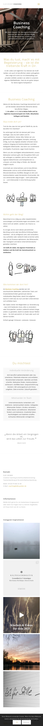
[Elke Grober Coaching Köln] (17, 4)
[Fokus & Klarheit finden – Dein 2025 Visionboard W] (21, 615)
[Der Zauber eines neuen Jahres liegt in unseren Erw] (21, 652)
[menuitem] (39, 4)
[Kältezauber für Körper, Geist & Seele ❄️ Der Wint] (21, 578)
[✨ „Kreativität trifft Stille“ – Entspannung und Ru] (21, 689)
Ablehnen (26, 722)
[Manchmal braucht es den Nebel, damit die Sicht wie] (21, 541)
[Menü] (39, 4)
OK (17, 722)
